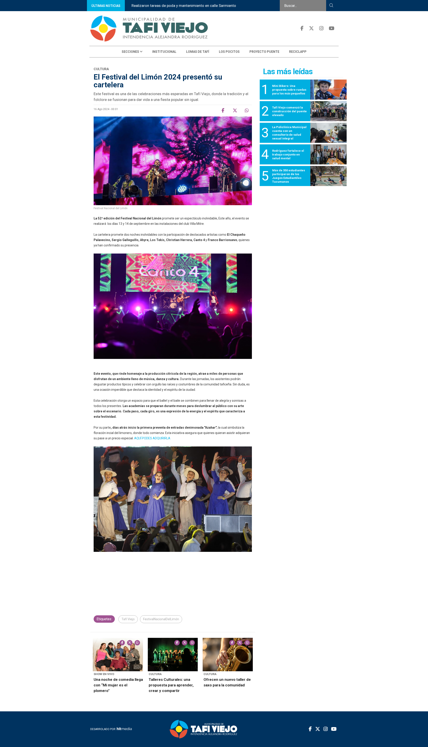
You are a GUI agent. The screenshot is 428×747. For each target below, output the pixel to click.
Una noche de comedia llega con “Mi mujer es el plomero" (118, 685)
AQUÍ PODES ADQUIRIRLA (152, 438)
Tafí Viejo (128, 619)
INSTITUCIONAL (164, 51)
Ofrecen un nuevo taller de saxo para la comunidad (227, 682)
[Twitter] (311, 28)
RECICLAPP (298, 51)
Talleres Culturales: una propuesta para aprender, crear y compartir (171, 685)
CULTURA (210, 674)
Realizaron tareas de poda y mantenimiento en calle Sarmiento (184, 5)
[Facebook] (302, 28)
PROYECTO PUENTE (264, 51)
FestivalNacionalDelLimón (161, 619)
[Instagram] (321, 28)
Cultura (155, 674)
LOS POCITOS (229, 51)
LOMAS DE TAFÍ (197, 51)
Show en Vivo (104, 674)
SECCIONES (131, 51)
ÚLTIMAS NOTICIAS (105, 6)
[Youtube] (331, 28)
